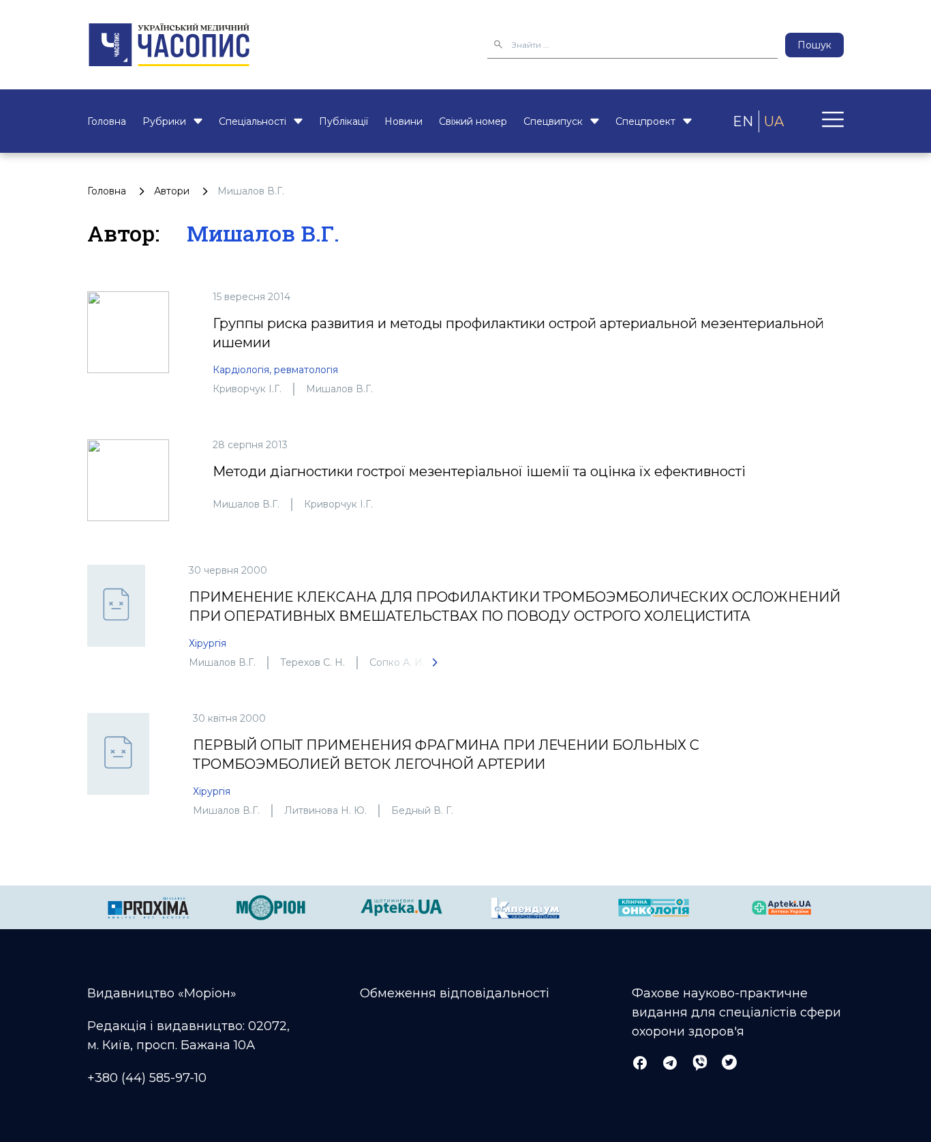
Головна (106, 121)
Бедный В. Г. (422, 810)
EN (743, 121)
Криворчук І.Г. (247, 389)
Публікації (343, 121)
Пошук (814, 45)
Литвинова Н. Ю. (325, 810)
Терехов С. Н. (312, 662)
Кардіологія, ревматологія (275, 370)
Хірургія (207, 643)
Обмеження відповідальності (454, 993)
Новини (403, 121)
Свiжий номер (473, 121)
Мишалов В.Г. (339, 389)
